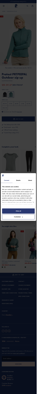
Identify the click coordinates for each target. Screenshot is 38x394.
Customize (17, 217)
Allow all (18, 211)
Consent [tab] (6, 180)
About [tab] (30, 180)
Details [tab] (18, 180)
